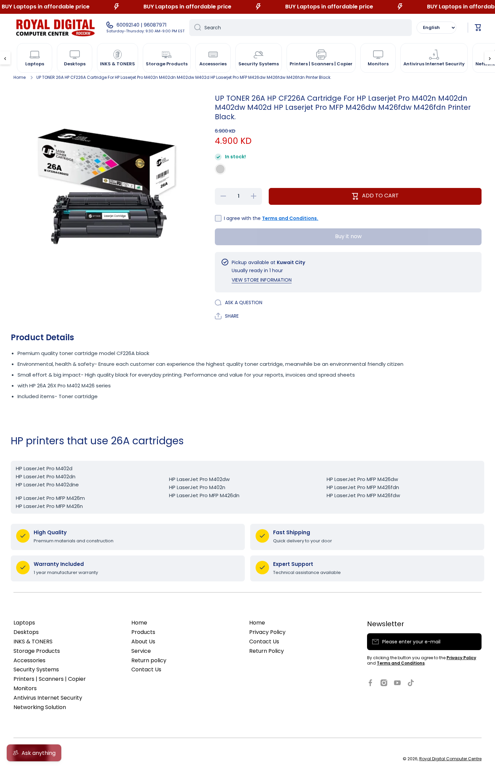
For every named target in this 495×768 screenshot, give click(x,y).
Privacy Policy (267, 632)
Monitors (25, 688)
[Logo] (55, 28)
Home (19, 77)
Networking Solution (39, 707)
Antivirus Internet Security (47, 698)
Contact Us (146, 669)
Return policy (148, 660)
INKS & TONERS (33, 641)
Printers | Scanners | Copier (49, 679)
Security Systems (36, 669)
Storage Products (36, 651)
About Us (143, 641)
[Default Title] (220, 169)
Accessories (29, 660)
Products (143, 632)
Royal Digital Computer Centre (450, 759)
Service (141, 651)
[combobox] (300, 27)
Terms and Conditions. (290, 218)
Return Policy (266, 651)
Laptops (24, 623)
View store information (262, 280)
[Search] (195, 27)
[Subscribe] (473, 641)
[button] (478, 27)
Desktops (26, 632)
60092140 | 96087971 (142, 25)
